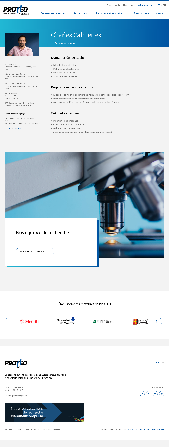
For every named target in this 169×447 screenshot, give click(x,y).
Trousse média (113, 5)
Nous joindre (129, 5)
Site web (17, 128)
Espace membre (147, 5)
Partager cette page (64, 43)
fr (159, 5)
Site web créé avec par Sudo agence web (146, 429)
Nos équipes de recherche (33, 251)
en (164, 5)
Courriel (8, 128)
